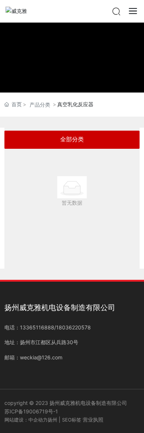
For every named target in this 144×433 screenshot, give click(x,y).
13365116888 (37, 327)
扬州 (52, 420)
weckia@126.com (41, 357)
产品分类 (40, 104)
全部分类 (72, 139)
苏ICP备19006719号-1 (31, 411)
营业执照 (93, 419)
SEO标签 (71, 420)
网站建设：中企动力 (26, 420)
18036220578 (73, 327)
